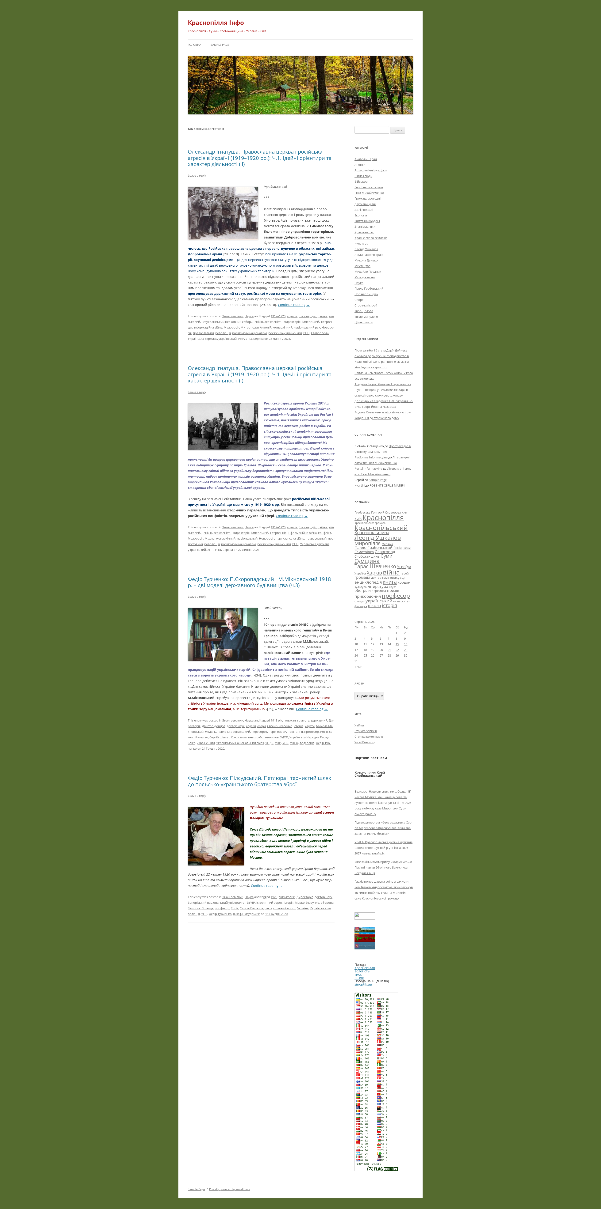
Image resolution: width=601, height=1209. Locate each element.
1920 (274, 897)
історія (298, 726)
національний (247, 538)
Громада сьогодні (367, 198)
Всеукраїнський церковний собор (226, 322)
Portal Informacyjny (368, 468)
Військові (361, 181)
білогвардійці (308, 316)
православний (203, 333)
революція (223, 333)
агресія (292, 316)
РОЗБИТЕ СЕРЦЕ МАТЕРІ (387, 485)
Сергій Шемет (219, 737)
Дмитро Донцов (213, 726)
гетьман (290, 720)
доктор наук (236, 726)
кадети (310, 726)
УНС (285, 743)
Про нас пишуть (366, 294)
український (228, 338)
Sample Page (220, 45)
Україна (302, 908)
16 (405, 644)
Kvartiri (359, 485)
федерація (307, 743)
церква (258, 338)
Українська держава (202, 338)
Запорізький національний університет (217, 902)
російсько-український (285, 333)
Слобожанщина (367, 556)
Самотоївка (364, 551)
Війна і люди (363, 176)
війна (323, 316)
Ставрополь (320, 333)
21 (389, 650)
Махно (210, 538)
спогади (359, 601)
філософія (360, 606)
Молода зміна (364, 277)
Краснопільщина (371, 532)
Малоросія (231, 327)
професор (311, 731)
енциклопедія (368, 582)
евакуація (398, 577)
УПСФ (294, 743)
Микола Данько (366, 260)
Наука (249, 316)
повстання (295, 731)
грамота (303, 720)
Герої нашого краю (368, 187)
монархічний (282, 327)
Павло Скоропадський (233, 731)
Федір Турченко (220, 914)
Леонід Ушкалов (366, 249)
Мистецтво (362, 266)
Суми (387, 556)
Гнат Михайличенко (369, 193)
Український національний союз (240, 743)
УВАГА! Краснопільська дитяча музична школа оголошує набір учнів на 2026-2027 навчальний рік (383, 847)
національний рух (307, 327)
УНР (241, 338)
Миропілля (367, 543)
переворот (259, 731)
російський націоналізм (249, 333)
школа (374, 605)
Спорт (358, 300)
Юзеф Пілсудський (246, 914)
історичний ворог (269, 902)
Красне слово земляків (370, 238)
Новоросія (266, 538)
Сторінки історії (365, 305)
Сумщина (367, 561)
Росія (324, 731)
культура (360, 587)
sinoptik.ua (363, 984)
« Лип (358, 667)
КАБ (404, 512)
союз (268, 908)
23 (405, 650)
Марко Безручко (307, 902)
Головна (194, 45)
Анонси (359, 164)
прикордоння (367, 596)
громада (362, 577)
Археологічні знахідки (370, 170)
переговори (277, 731)
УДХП (284, 737)
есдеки (251, 726)
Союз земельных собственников (255, 737)
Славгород (385, 551)
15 (397, 644)
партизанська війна (290, 538)
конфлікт (324, 533)
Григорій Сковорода (386, 512)
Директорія (292, 322)
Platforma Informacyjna (371, 457)
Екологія (360, 215)
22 (397, 650)
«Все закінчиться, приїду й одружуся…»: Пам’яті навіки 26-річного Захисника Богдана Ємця (383, 867)
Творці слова (363, 311)
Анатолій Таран (365, 159)
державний (319, 720)
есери (261, 726)
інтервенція (278, 533)
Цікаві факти (363, 322)
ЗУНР (251, 902)
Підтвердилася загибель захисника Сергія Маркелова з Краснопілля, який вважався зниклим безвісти (383, 828)
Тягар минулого (366, 316)
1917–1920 (278, 316)
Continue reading (294, 304)
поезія (393, 590)
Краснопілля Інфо (216, 22)
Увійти (359, 725)
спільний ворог (284, 908)
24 (356, 655)
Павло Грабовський (368, 288)
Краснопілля (383, 517)
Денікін (257, 322)
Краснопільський (381, 527)
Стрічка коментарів (368, 736)
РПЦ (306, 333)
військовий (287, 897)
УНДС (269, 743)
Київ (358, 519)
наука (392, 587)
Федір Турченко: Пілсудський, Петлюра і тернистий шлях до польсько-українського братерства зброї (259, 780)
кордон (404, 582)
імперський (310, 322)
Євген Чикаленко (279, 726)
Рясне (407, 548)
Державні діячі (365, 204)
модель (210, 731)
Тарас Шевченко (375, 566)
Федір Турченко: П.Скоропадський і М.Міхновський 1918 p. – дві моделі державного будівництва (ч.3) (259, 582)
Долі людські (363, 210)
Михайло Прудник (367, 271)
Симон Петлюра (251, 908)
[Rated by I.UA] (364, 918)
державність (273, 322)
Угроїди (404, 566)
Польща (207, 908)
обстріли (362, 590)
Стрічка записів (365, 731)
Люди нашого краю (368, 255)
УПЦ (249, 338)
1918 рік (276, 720)
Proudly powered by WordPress (229, 1189)
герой (405, 573)
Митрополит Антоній (256, 327)
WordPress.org (364, 742)
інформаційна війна (207, 327)
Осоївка (387, 544)
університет (401, 601)
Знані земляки (232, 316)
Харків (374, 572)
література (378, 586)
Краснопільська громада (369, 523)
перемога (379, 591)
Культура (361, 243)
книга (390, 581)
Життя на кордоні (367, 221)
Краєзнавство (364, 232)
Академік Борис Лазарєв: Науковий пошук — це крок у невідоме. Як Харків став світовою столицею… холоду (382, 389)
